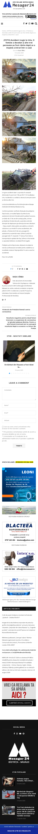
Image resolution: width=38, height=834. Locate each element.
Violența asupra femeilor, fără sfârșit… (25, 780)
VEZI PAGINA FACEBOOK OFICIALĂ (19, 516)
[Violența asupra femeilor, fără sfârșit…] (8, 782)
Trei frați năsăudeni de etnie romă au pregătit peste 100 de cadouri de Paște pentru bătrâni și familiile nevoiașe (26, 811)
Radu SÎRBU (21, 50)
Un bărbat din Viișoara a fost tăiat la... (19, 366)
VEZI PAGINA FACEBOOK (19, 545)
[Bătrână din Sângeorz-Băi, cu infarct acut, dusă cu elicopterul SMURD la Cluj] (8, 795)
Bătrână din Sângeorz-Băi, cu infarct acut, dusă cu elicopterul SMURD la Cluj (26, 795)
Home (4, 31)
